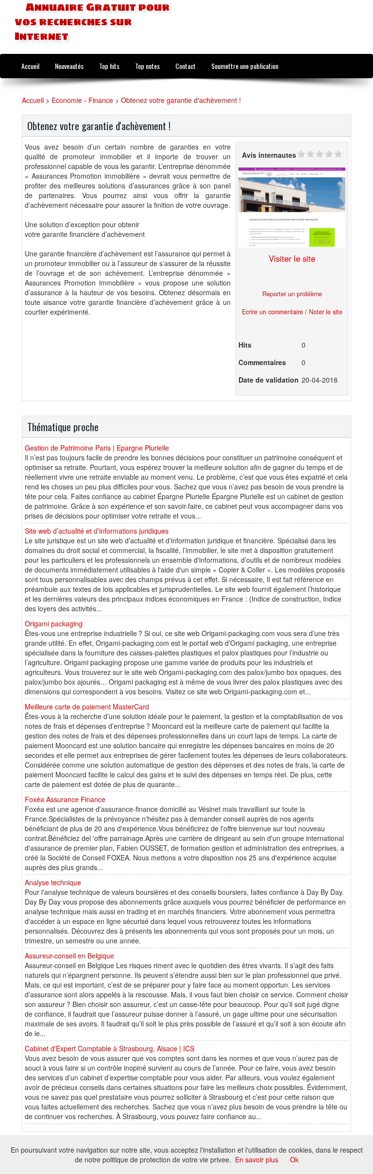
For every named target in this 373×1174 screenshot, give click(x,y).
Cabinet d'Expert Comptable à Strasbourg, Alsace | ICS (109, 1048)
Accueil (30, 66)
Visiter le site (292, 258)
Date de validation (268, 380)
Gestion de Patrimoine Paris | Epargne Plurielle (97, 448)
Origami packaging (54, 623)
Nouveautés (69, 66)
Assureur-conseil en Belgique (69, 955)
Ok (294, 1159)
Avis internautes (269, 155)
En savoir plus (256, 1159)
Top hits (109, 66)
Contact (185, 66)
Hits (245, 345)
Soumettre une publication (244, 66)
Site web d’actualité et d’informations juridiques (97, 531)
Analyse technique (53, 882)
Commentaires (262, 362)
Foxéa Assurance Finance (65, 799)
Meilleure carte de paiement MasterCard (87, 706)
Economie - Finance (82, 100)
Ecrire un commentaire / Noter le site (292, 311)
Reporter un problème (292, 293)
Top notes (147, 66)
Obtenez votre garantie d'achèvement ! (181, 100)
